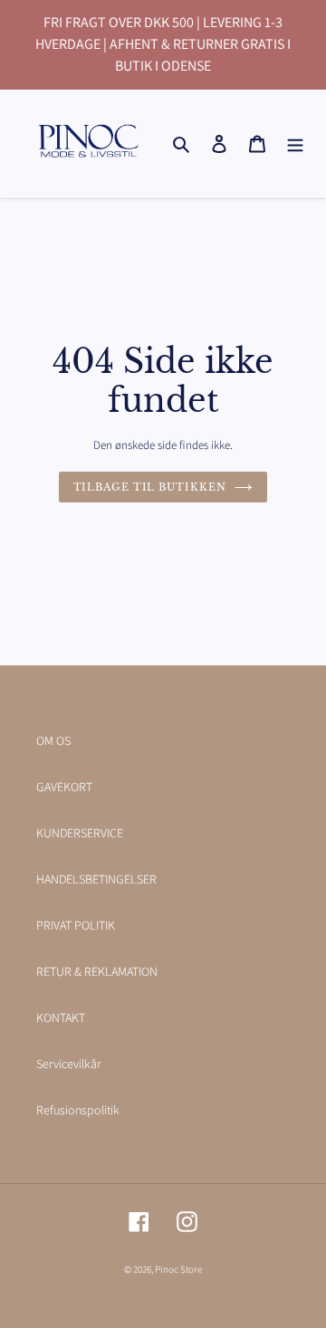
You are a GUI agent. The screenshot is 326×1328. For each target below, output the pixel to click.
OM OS (53, 740)
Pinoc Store (178, 1269)
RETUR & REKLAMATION (97, 971)
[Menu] (295, 143)
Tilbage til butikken (149, 487)
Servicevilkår (68, 1064)
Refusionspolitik (78, 1110)
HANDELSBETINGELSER (96, 879)
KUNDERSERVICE (79, 833)
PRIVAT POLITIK (75, 925)
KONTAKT (60, 1017)
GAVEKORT (64, 787)
